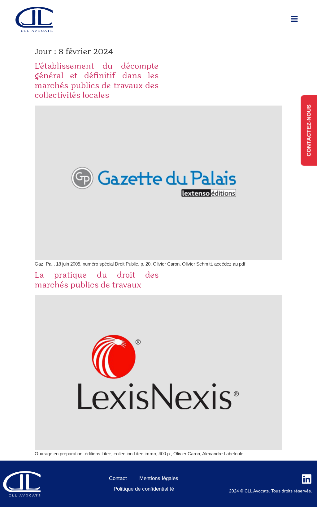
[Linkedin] (306, 479)
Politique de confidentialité (144, 489)
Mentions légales (158, 478)
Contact (118, 478)
